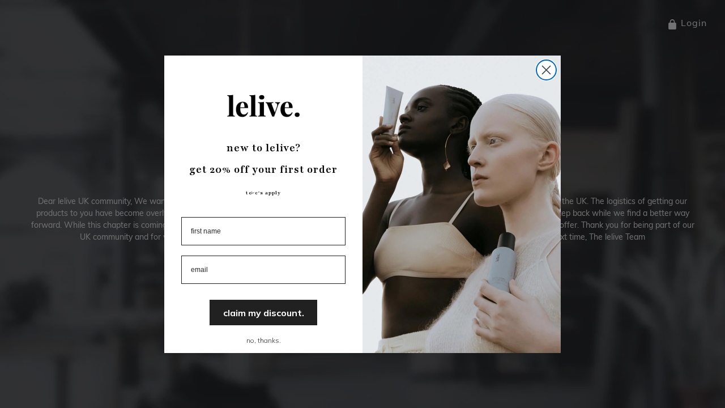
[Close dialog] (546, 70)
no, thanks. (263, 340)
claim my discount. (263, 312)
